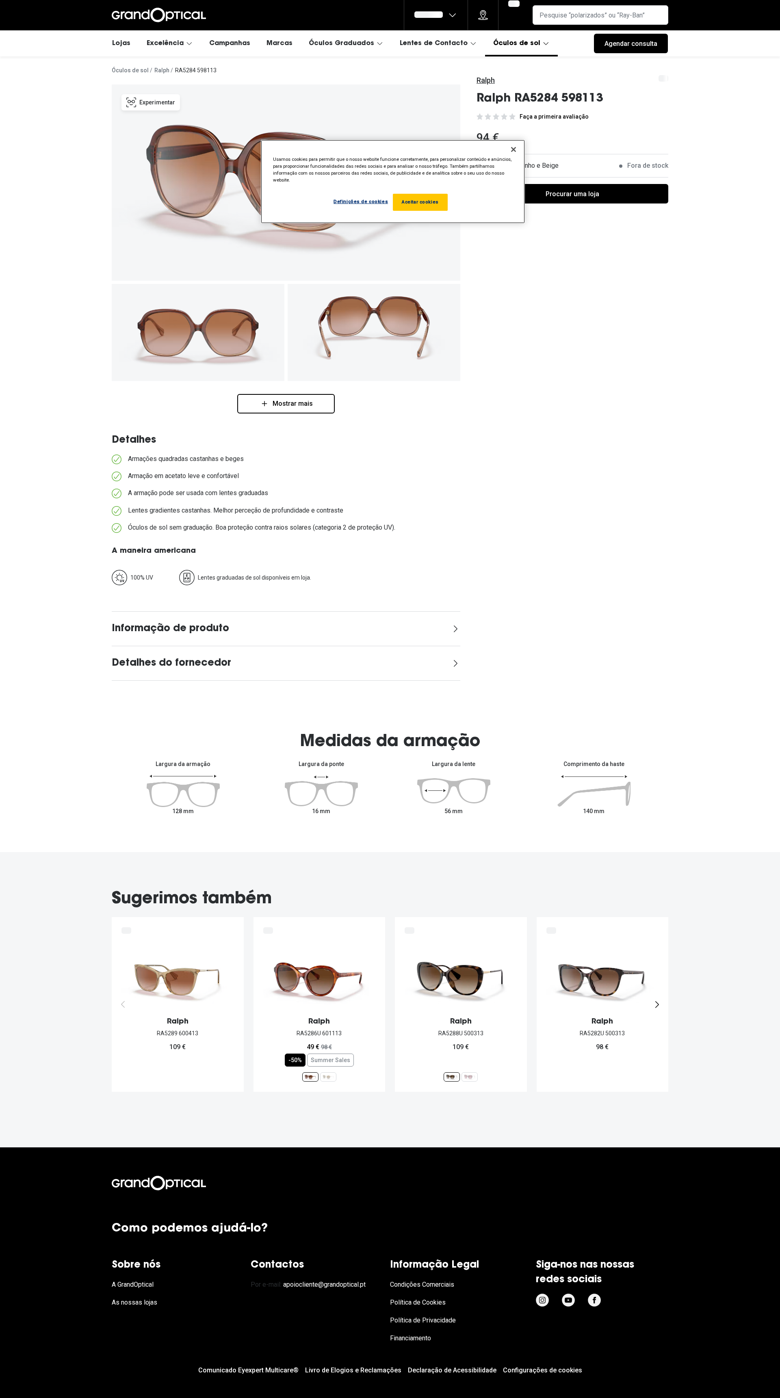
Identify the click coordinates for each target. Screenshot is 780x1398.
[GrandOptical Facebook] (594, 1300)
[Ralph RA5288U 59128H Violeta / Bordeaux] (470, 1076)
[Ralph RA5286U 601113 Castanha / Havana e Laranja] (310, 1076)
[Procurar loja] (483, 15)
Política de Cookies (418, 1302)
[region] (393, 181)
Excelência (165, 43)
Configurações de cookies (542, 1370)
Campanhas (229, 43)
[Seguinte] (657, 1004)
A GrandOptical (133, 1284)
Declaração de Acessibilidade (452, 1370)
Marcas (279, 43)
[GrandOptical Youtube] (568, 1300)
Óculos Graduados (341, 43)
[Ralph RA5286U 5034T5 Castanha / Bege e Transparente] (328, 1076)
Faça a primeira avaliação (554, 116)
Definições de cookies (361, 201)
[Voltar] (123, 1004)
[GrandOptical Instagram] (542, 1300)
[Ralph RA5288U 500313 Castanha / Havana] (452, 1076)
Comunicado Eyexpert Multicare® (248, 1370)
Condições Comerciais (422, 1284)
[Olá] (436, 15)
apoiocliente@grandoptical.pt (324, 1284)
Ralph (161, 70)
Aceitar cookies (420, 202)
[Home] (159, 15)
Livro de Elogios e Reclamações (353, 1370)
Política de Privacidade (423, 1320)
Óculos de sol (516, 43)
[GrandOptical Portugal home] (173, 1183)
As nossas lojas (134, 1302)
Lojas (121, 43)
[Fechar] (513, 149)
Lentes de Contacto (434, 43)
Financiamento (410, 1338)
